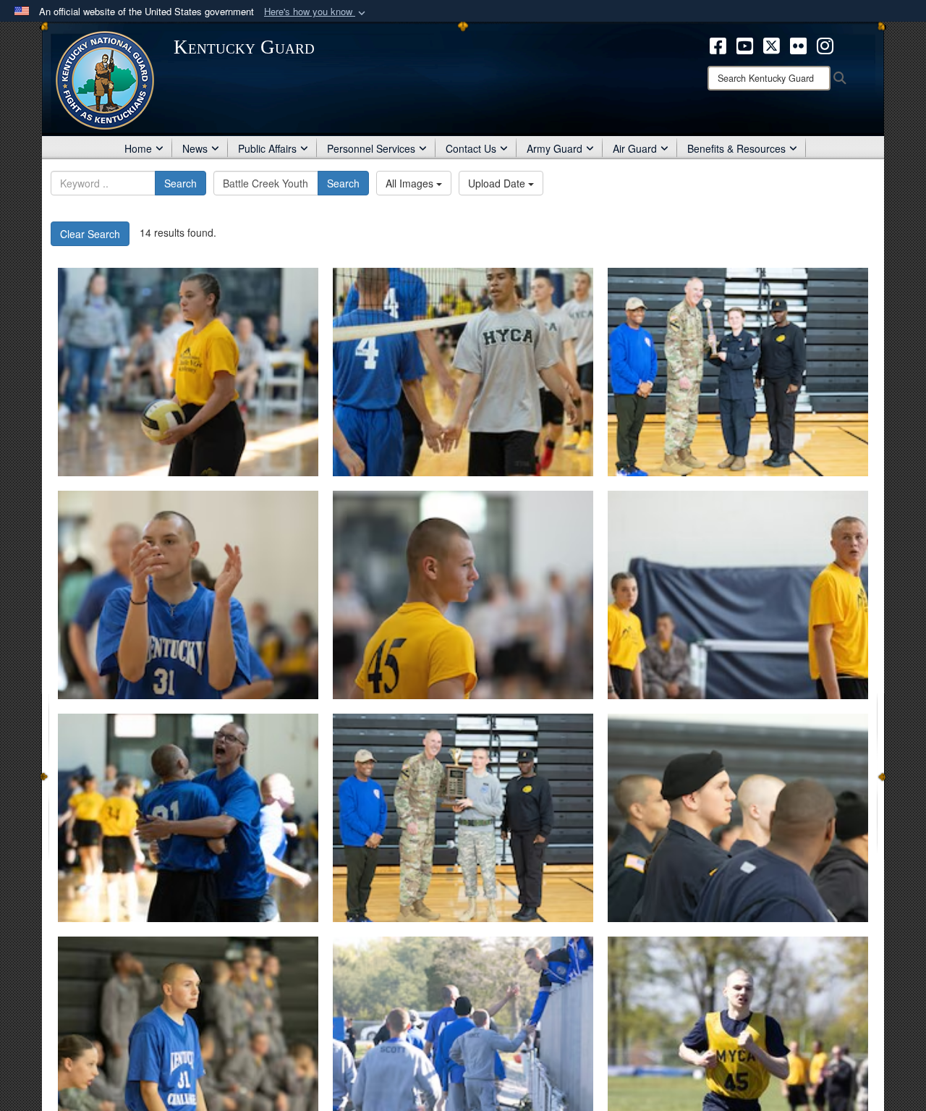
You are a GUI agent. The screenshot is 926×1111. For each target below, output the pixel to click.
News (195, 148)
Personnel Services (371, 148)
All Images (411, 183)
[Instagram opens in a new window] (825, 44)
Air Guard (635, 148)
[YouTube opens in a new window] (744, 44)
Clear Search (90, 234)
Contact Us (471, 148)
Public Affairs (267, 148)
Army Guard (554, 148)
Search (180, 183)
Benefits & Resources (736, 148)
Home (138, 148)
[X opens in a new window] (771, 44)
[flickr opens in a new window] (798, 44)
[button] (316, 12)
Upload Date (498, 183)
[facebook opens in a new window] (718, 44)
